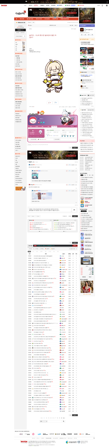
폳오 (62, 305)
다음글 (32, 216)
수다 (33, 251)
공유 (60, 106)
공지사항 (75, 438)
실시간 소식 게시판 (18, 73)
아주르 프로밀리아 (18, 180)
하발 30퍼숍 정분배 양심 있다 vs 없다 (42, 307)
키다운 (63, 296)
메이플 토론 (17, 113)
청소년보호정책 (55, 438)
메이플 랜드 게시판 (18, 91)
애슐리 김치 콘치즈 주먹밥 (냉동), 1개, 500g (87, 149)
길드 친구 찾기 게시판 (19, 95)
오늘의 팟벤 (17, 144)
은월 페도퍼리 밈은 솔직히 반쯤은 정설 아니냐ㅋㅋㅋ (45, 323)
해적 (16, 50)
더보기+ (51, 220)
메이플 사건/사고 (18, 115)
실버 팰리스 (17, 176)
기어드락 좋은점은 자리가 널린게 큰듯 (42, 338)
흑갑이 (63, 258)
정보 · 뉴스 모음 (18, 71)
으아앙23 (63, 314)
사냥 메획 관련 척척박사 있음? (41, 402)
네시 (62, 363)
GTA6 (16, 184)
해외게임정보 (17, 166)
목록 (72, 28)
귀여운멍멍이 (64, 285)
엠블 (62, 359)
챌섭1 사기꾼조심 (38, 332)
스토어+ (92, 39)
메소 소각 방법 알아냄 (39, 280)
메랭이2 (63, 294)
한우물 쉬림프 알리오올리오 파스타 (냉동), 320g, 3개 (87, 151)
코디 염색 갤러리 (18, 103)
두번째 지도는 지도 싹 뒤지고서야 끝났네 (42, 397)
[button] (39, 231)
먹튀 (62, 309)
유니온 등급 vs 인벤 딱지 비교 (40, 404)
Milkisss (63, 325)
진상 (62, 357)
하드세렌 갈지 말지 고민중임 (40, 363)
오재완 (36, 368)
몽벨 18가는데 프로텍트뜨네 (40, 399)
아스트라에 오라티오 (18, 182)
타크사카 (63, 260)
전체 (29, 251)
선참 (62, 287)
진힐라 (63, 343)
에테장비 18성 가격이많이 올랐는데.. (42, 366)
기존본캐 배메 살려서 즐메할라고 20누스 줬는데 (44, 361)
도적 (16, 48)
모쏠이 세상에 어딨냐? (39, 406)
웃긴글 (50, 251)
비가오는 (63, 312)
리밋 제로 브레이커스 (18, 178)
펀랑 (62, 354)
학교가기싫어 (37, 341)
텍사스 (63, 334)
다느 (62, 368)
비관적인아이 (64, 393)
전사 (16, 42)
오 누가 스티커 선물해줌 (39, 393)
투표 (58, 251)
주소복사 (29, 144)
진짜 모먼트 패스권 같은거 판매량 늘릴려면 (43, 256)
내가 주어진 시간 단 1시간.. (40, 372)
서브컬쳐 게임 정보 (18, 170)
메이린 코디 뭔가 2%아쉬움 (40, 388)
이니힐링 (41, 122)
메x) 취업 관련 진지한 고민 (40, 298)
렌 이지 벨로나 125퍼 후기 (40, 258)
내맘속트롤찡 (64, 318)
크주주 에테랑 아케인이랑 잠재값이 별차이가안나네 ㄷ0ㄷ (46, 314)
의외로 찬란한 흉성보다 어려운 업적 (42, 350)
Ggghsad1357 (64, 321)
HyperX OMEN (18, 172)
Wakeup (63, 274)
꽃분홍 (63, 384)
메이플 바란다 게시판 (18, 93)
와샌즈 (63, 278)
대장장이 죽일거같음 (39, 354)
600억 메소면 (37, 312)
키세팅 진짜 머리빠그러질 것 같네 (41, 347)
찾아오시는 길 (70, 438)
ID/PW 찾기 (23, 32)
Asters (63, 307)
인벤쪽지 (39, 122)
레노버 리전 (17, 174)
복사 (33, 22)
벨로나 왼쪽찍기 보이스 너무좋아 (41, 395)
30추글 (42, 248)
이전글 (37, 216)
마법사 (16, 44)
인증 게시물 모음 (18, 77)
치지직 (16, 158)
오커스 (63, 267)
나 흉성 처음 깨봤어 (39, 384)
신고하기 (66, 106)
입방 (62, 350)
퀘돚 (62, 399)
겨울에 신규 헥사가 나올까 (40, 345)
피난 (62, 377)
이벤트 (41, 251)
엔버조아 (63, 352)
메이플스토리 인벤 (21, 22)
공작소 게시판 (17, 105)
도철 (62, 282)
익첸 (62, 388)
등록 (74, 209)
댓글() (74, 28)
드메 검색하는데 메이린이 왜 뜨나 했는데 (42, 329)
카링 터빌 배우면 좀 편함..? (40, 260)
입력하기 (74, 245)
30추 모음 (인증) (19, 62)
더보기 (44, 122)
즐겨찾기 (53, 248)
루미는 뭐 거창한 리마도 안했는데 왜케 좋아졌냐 (44, 336)
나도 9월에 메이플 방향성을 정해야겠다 (42, 379)
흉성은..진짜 (37, 390)
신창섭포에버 (64, 280)
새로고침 (76, 205)
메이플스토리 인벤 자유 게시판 (72, 22)
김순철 (63, 390)
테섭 (37, 251)
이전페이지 (65, 216)
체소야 (63, 404)
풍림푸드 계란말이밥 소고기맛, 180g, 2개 (87, 143)
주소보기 (29, 22)
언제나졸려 (63, 406)
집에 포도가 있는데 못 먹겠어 (40, 262)
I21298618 (63, 276)
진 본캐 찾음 (37, 305)
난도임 (63, 256)
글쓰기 (75, 242)
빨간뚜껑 (63, 345)
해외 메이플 (17, 117)
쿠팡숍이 (63, 370)
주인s (62, 402)
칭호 (48, 126)
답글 (76, 168)
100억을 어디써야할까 (39, 294)
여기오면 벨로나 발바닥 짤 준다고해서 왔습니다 (44, 278)
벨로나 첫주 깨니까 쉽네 (39, 300)
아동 (62, 298)
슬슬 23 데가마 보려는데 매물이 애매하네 (43, 316)
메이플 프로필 (54, 126)
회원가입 (17, 32)
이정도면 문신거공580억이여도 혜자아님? (43, 359)
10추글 (37, 248)
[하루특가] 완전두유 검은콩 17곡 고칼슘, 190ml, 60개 (87, 145)
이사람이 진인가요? (39, 370)
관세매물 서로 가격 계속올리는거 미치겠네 (43, 265)
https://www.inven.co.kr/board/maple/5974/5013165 (40, 144)
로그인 (99, 5)
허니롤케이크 (64, 269)
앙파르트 (63, 336)
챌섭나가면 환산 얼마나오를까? (41, 327)
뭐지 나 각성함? (38, 309)
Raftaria (63, 395)
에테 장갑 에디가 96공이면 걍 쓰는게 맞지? (43, 282)
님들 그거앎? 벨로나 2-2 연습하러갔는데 (42, 318)
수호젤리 (63, 271)
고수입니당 (63, 332)
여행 (16, 164)
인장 (31, 126)
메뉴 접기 (72, 126)
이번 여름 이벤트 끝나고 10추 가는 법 (42, 267)
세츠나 (30, 25)
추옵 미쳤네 (37, 343)
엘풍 (62, 379)
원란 (62, 397)
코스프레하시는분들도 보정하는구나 (42, 291)
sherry (63, 341)
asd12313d (63, 366)
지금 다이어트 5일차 (39, 325)
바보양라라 (63, 386)
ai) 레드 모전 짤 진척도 (39, 303)
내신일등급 (63, 381)
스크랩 (62, 106)
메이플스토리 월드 (18, 119)
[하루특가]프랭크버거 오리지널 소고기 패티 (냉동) (87, 147)
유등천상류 (63, 361)
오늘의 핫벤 (17, 142)
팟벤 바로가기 (17, 156)
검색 (24, 36)
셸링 (62, 303)
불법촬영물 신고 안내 (63, 438)
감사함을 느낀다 (38, 274)
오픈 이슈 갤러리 (18, 140)
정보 (54, 251)
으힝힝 (63, 316)
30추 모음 (18, 60)
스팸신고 (70, 106)
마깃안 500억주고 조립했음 (40, 276)
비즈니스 (38, 438)
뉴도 (62, 375)
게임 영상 (17, 168)
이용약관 (42, 438)
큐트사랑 (63, 262)
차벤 (16, 160)
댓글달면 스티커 (38, 408)
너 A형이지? (37, 377)
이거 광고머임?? (38, 269)
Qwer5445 (63, 411)
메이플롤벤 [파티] (18, 121)
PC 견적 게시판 (18, 148)
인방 (45, 251)
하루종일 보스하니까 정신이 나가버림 (42, 287)
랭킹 (42, 126)
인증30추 (47, 248)
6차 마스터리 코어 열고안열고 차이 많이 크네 (43, 296)
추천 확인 (74, 106)
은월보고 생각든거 (38, 289)
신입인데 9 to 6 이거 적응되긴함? (41, 352)
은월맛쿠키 (63, 265)
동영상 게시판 (17, 107)
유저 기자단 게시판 (18, 80)
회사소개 (33, 438)
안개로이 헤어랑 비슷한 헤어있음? (41, 411)
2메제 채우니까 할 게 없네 (40, 285)
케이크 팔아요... (38, 334)
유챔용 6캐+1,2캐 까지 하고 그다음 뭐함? (43, 381)
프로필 (37, 126)
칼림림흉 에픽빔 (38, 271)
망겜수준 (63, 327)
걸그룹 (16, 162)
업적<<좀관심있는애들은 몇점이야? (41, 386)
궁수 (16, 46)
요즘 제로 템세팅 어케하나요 (40, 321)
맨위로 (70, 216)
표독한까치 (63, 289)
